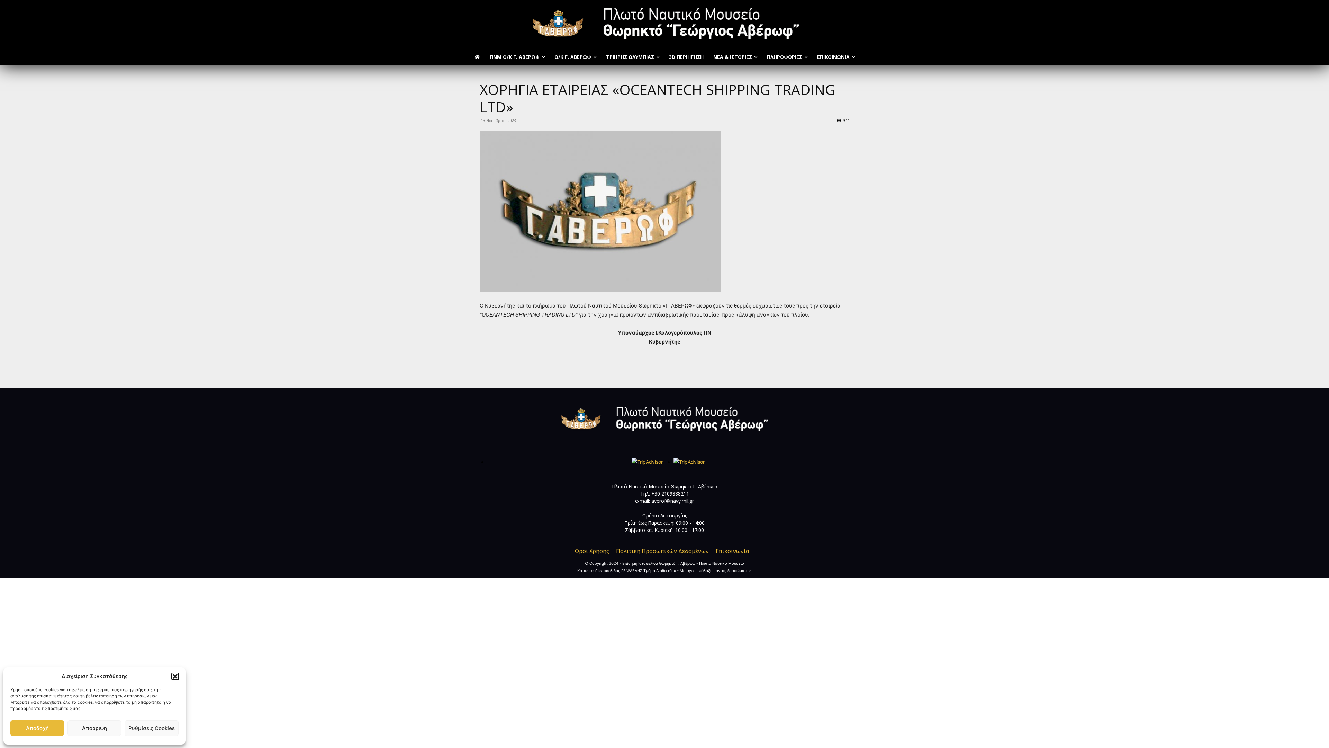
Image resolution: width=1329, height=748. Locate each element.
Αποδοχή (37, 728)
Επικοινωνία (732, 551)
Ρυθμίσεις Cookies (151, 728)
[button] (175, 676)
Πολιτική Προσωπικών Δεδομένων (662, 551)
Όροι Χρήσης (592, 551)
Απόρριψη (94, 728)
